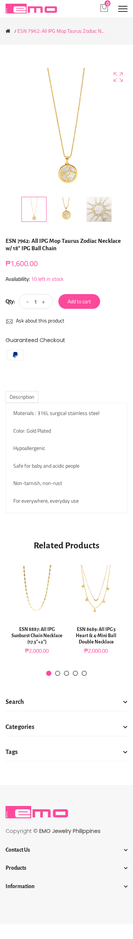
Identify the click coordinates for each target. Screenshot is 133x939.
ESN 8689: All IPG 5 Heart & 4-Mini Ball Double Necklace (96, 636)
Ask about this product (39, 320)
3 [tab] (66, 673)
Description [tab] (22, 397)
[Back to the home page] (8, 31)
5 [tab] (84, 673)
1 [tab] (48, 673)
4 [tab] (75, 673)
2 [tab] (57, 673)
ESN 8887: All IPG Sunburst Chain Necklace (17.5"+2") (36, 636)
